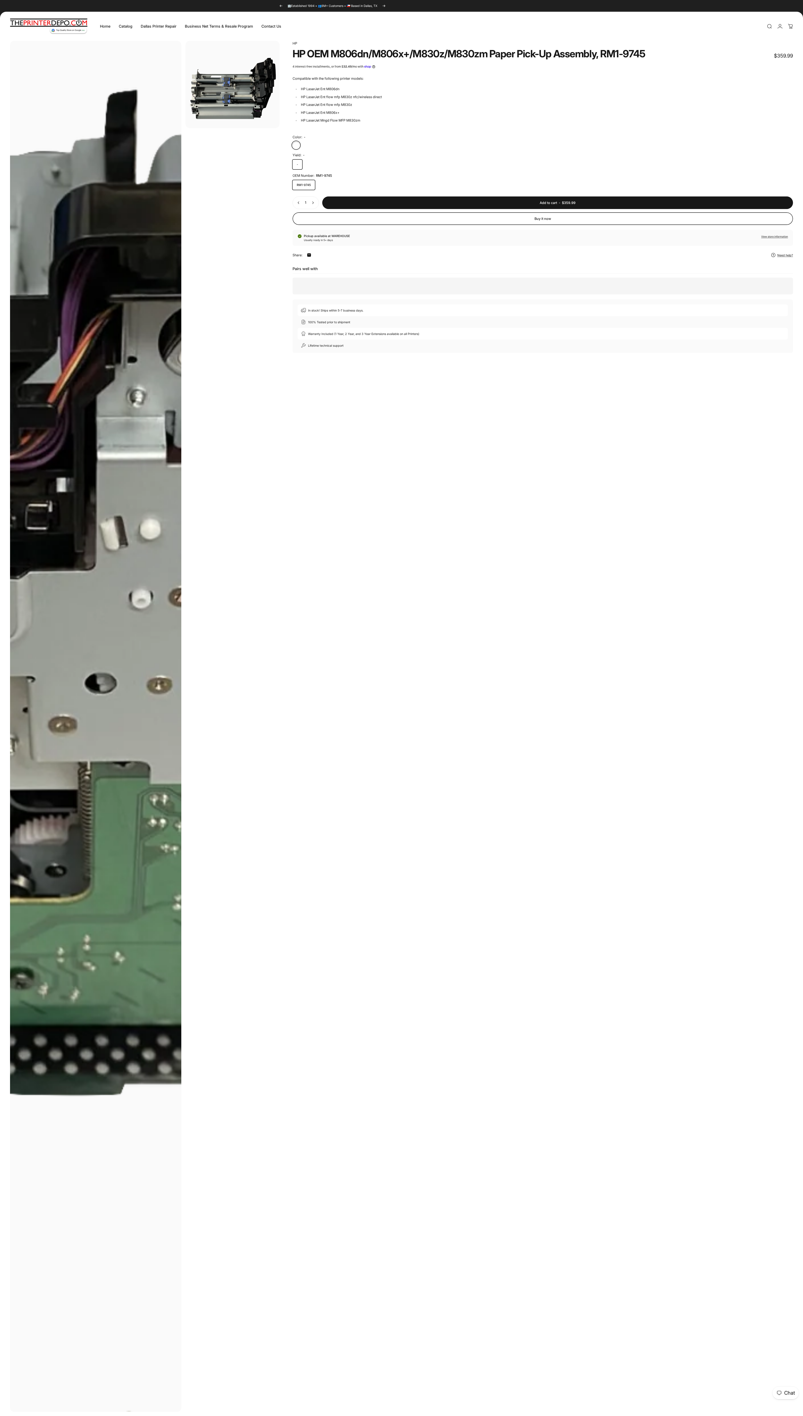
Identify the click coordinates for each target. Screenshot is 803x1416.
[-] (296, 145)
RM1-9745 (304, 185)
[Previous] (281, 6)
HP (295, 43)
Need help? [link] (785, 255)
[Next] (384, 6)
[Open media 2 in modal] (232, 84)
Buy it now (542, 219)
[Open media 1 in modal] (95, 726)
